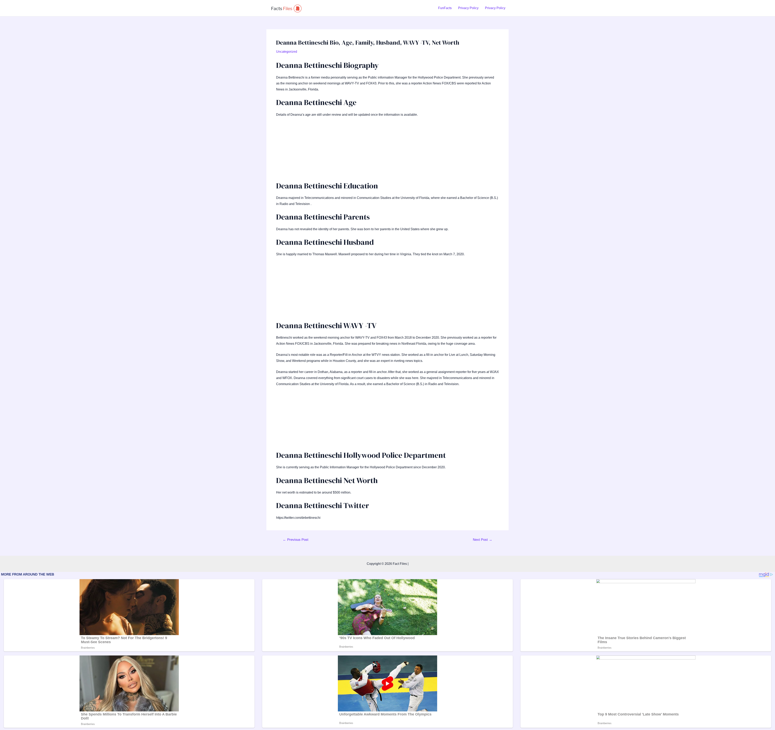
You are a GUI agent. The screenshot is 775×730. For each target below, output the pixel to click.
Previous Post (295, 539)
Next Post (482, 539)
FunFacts (445, 8)
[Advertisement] (387, 151)
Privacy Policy (468, 8)
